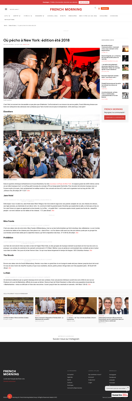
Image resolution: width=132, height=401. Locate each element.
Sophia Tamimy (102, 322)
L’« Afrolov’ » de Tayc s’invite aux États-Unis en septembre (81, 318)
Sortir (5, 25)
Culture (105, 99)
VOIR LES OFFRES (84, 2)
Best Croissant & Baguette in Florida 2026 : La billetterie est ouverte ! (49, 318)
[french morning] (66, 9)
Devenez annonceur (10, 381)
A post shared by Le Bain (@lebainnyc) (18, 277)
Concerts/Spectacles (110, 61)
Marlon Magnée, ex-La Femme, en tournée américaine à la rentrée (111, 57)
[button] (95, 8)
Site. (52, 210)
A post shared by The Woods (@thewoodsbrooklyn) (22, 259)
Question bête (107, 79)
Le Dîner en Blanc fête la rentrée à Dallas (16, 318)
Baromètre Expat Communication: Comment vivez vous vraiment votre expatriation (110, 48)
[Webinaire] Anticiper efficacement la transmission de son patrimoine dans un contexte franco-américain (111, 319)
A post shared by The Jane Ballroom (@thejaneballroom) (24, 200)
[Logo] (34, 372)
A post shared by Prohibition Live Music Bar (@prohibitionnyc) (26, 242)
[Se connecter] (99, 8)
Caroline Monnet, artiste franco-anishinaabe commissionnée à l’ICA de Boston (110, 94)
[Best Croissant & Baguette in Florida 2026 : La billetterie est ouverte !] (50, 305)
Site (28, 190)
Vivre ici (105, 52)
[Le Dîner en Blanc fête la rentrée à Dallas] (18, 305)
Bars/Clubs (12, 25)
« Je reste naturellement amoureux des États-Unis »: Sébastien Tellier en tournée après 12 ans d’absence (111, 67)
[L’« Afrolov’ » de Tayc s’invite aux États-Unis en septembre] (82, 305)
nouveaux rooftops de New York (60, 184)
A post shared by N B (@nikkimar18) (18, 225)
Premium (105, 8)
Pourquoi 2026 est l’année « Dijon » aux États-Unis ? (110, 76)
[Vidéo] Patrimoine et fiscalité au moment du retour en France (111, 85)
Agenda (104, 88)
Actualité (105, 71)
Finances (101, 315)
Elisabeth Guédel (8, 319)
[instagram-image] (11, 353)
